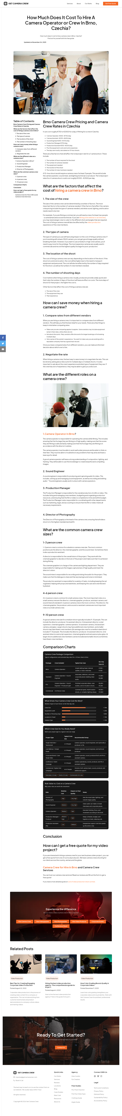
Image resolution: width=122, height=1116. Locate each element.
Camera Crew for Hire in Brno (60, 867)
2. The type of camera (22, 136)
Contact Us (61, 1047)
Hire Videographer (42, 921)
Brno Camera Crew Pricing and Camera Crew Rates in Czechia (26, 125)
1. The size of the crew (22, 133)
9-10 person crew (21, 182)
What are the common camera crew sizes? (25, 173)
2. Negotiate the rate (22, 154)
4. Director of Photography (24, 169)
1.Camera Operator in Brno (59, 433)
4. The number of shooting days (25, 142)
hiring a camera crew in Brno (78, 190)
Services (70, 3)
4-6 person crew (21, 179)
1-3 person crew (20, 176)
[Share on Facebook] (3, 338)
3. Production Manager (23, 166)
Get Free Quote (110, 3)
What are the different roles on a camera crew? (24, 157)
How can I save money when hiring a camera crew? (25, 145)
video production (94, 222)
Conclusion (17, 187)
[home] (16, 3)
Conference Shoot (61, 926)
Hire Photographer (60, 921)
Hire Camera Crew (24, 921)
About (79, 3)
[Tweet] (3, 343)
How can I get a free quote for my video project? (24, 191)
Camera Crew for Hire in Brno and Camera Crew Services (26, 196)
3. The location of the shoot (24, 139)
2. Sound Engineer (21, 164)
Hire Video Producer (79, 921)
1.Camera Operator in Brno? (24, 161)
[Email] (3, 349)
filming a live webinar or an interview (92, 217)
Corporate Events (98, 921)
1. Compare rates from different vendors (26, 150)
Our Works (88, 3)
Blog (97, 3)
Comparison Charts (20, 185)
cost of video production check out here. (81, 882)
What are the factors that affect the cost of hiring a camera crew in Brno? (26, 130)
